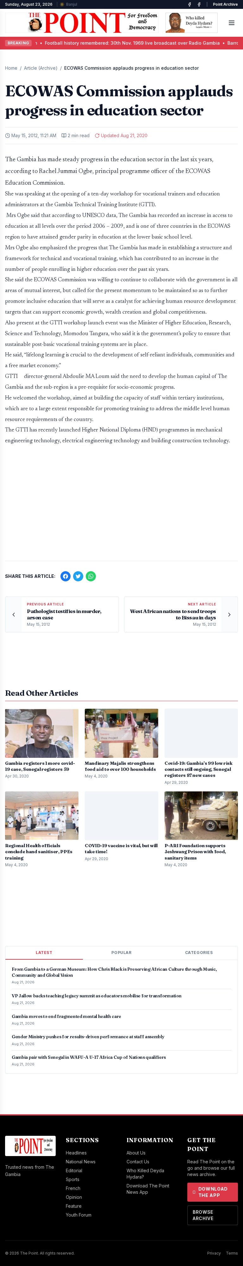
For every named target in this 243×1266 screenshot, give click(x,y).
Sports (72, 1179)
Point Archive (225, 4)
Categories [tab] (199, 952)
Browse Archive (203, 1215)
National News (81, 1161)
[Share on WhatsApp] (91, 576)
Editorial (74, 1170)
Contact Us (138, 1161)
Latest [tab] (44, 952)
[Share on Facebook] (65, 576)
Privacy (214, 1253)
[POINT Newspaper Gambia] (189, 4)
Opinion (74, 1197)
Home (11, 68)
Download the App (213, 1192)
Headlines (76, 1152)
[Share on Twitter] (78, 576)
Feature (74, 1206)
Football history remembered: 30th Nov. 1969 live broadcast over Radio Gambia (101, 43)
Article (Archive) (41, 68)
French (73, 1188)
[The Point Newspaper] (199, 4)
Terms (232, 1253)
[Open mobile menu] (231, 22)
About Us (136, 1152)
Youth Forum (78, 1215)
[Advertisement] (121, 506)
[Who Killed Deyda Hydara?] (191, 23)
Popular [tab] (121, 952)
